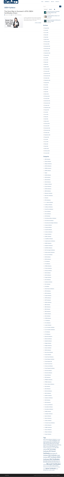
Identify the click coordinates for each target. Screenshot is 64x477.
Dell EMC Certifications (48, 247)
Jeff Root (13, 14)
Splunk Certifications (48, 418)
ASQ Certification (47, 179)
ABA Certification (47, 159)
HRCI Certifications (48, 293)
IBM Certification (47, 304)
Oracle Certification (48, 354)
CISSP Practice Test (53, 443)
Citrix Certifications (48, 213)
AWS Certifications (48, 191)
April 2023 (46, 118)
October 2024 (47, 78)
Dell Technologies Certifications (50, 250)
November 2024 (47, 75)
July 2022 (46, 139)
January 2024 (47, 98)
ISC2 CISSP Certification (47, 460)
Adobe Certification (48, 161)
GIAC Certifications (48, 275)
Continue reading (38, 22)
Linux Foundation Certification (49, 327)
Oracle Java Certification (49, 365)
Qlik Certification (47, 386)
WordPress (58, 475)
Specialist (44, 468)
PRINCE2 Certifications (48, 379)
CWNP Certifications (48, 243)
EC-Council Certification (48, 254)
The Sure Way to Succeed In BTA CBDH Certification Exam (18, 12)
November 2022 (47, 130)
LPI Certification (47, 331)
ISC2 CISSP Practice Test (55, 460)
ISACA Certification (48, 313)
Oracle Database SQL (48, 361)
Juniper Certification (48, 325)
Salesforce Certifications (49, 397)
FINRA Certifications (48, 265)
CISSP (58, 440)
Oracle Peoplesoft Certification (50, 368)
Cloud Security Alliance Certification (50, 218)
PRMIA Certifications (48, 381)
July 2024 (46, 84)
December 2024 (47, 73)
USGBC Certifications (48, 427)
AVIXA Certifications (48, 188)
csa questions (53, 447)
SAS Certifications (48, 402)
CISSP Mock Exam (56, 442)
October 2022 (47, 132)
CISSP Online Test (46, 443)
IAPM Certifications (48, 297)
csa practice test (48, 447)
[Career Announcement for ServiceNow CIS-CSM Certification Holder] (45, 12)
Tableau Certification (48, 420)
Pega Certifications (48, 375)
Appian (46, 172)
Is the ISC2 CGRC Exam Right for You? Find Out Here (53, 16)
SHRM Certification (48, 411)
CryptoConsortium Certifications (50, 240)
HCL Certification (47, 284)
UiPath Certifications (48, 425)
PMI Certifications (48, 377)
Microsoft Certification (53, 464)
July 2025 (46, 57)
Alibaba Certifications (48, 163)
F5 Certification (47, 261)
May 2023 (46, 116)
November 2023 (47, 103)
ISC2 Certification (47, 316)
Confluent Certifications (48, 231)
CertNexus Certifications (49, 206)
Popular (45, 9)
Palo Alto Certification (48, 370)
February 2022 (47, 150)
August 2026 (47, 28)
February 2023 (47, 123)
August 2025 (47, 55)
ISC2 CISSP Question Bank (47, 462)
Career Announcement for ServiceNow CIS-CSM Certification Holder (53, 12)
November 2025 (47, 48)
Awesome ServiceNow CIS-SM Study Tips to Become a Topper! (53, 21)
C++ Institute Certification (49, 202)
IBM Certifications (48, 306)
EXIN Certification (48, 256)
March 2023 (47, 121)
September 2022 (47, 134)
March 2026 (47, 39)
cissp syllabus (47, 446)
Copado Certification (48, 234)
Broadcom (46, 197)
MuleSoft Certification (48, 340)
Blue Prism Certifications (49, 195)
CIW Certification (47, 216)
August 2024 (47, 82)
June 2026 (46, 32)
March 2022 (47, 148)
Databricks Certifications (49, 245)
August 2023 (47, 109)
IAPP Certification (52, 457)
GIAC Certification (48, 272)
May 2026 (46, 34)
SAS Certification (47, 400)
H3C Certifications (48, 279)
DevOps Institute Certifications (50, 252)
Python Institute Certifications (49, 384)
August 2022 (47, 137)
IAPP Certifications (48, 300)
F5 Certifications (47, 263)
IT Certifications (47, 320)
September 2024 (47, 80)
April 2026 (46, 37)
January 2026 (47, 43)
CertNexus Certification (48, 204)
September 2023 (47, 107)
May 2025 (46, 62)
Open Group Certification (49, 352)
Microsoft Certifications (48, 336)
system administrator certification (51, 470)
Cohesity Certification (48, 227)
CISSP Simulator (54, 444)
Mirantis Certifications (48, 338)
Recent (50, 9)
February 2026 (47, 41)
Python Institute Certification (54, 465)
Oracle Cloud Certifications (49, 356)
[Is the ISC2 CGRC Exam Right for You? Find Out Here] (45, 16)
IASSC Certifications (48, 302)
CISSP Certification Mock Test (48, 442)
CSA (56, 446)
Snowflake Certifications (49, 413)
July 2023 (46, 112)
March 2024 (47, 93)
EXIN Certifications (48, 259)
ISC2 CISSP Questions (55, 462)
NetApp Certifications (48, 345)
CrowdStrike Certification (49, 238)
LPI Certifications (47, 334)
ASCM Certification (48, 175)
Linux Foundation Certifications (50, 329)
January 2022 (47, 152)
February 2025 (47, 68)
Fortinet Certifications (48, 268)
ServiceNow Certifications (49, 409)
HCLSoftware (47, 286)
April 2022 (46, 146)
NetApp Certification (48, 343)
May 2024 (46, 89)
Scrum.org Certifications (49, 404)
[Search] (60, 6)
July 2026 (46, 30)
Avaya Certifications (48, 186)
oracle (44, 465)
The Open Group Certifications (50, 422)
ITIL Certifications (48, 322)
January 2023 (47, 125)
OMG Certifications (48, 350)
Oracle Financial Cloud (48, 363)
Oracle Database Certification (49, 359)
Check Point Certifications (49, 209)
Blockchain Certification (48, 193)
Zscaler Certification (48, 434)
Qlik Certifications (47, 388)
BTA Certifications (19, 14)
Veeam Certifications (48, 429)
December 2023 (47, 100)
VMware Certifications (48, 431)
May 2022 (46, 143)
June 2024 (46, 87)
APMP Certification (48, 170)
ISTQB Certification (48, 318)
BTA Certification (58, 439)
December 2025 (47, 46)
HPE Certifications (48, 291)
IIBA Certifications (48, 311)
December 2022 (47, 128)
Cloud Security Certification (49, 220)
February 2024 (47, 96)
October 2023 (47, 105)
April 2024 (46, 91)
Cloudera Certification (48, 225)
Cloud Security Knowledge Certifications (51, 222)
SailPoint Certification (48, 395)
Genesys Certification (48, 270)
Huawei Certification (48, 295)
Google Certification (48, 277)
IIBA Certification (47, 309)
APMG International (48, 168)
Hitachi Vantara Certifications (49, 288)
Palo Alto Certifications (48, 372)
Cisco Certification (48, 211)
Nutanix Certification (48, 347)
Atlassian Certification (48, 184)
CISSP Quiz (49, 444)
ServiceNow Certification (49, 406)
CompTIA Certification (48, 229)
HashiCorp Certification (48, 281)
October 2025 (47, 50)
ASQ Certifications (48, 181)
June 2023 (46, 114)
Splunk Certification (48, 416)
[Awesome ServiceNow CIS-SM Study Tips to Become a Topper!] (45, 21)
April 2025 (46, 64)
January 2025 (47, 71)
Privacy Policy (7, 475)
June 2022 (46, 141)
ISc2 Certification (55, 459)
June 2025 (46, 59)
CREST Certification (48, 236)
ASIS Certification (47, 177)
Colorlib (52, 475)
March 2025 (47, 66)
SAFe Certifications (48, 393)
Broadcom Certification (52, 439)
